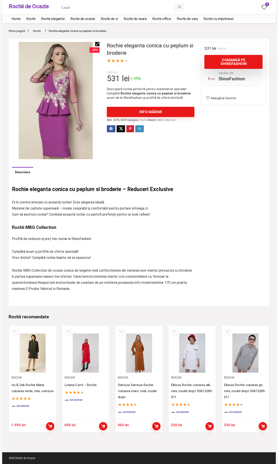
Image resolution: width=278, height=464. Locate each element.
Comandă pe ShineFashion (233, 62)
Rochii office (161, 19)
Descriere (22, 172)
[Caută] (179, 7)
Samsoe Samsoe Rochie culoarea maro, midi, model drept (137, 391)
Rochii (30, 19)
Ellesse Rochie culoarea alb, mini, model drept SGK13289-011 (192, 391)
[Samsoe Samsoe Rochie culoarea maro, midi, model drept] (139, 353)
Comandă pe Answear (50, 426)
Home (16, 19)
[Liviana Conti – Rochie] (86, 353)
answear (23, 406)
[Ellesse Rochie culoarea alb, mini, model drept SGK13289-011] (192, 353)
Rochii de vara (187, 19)
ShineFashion (231, 78)
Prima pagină (17, 31)
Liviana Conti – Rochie (81, 385)
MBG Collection (166, 120)
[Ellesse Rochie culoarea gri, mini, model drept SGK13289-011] (245, 353)
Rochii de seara (135, 19)
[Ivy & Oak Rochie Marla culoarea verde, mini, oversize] (33, 353)
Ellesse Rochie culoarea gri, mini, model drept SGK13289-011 (245, 391)
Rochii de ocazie (82, 19)
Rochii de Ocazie (29, 6)
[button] (97, 44)
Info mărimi (150, 112)
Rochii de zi (109, 19)
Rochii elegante (53, 19)
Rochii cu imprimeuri (218, 19)
